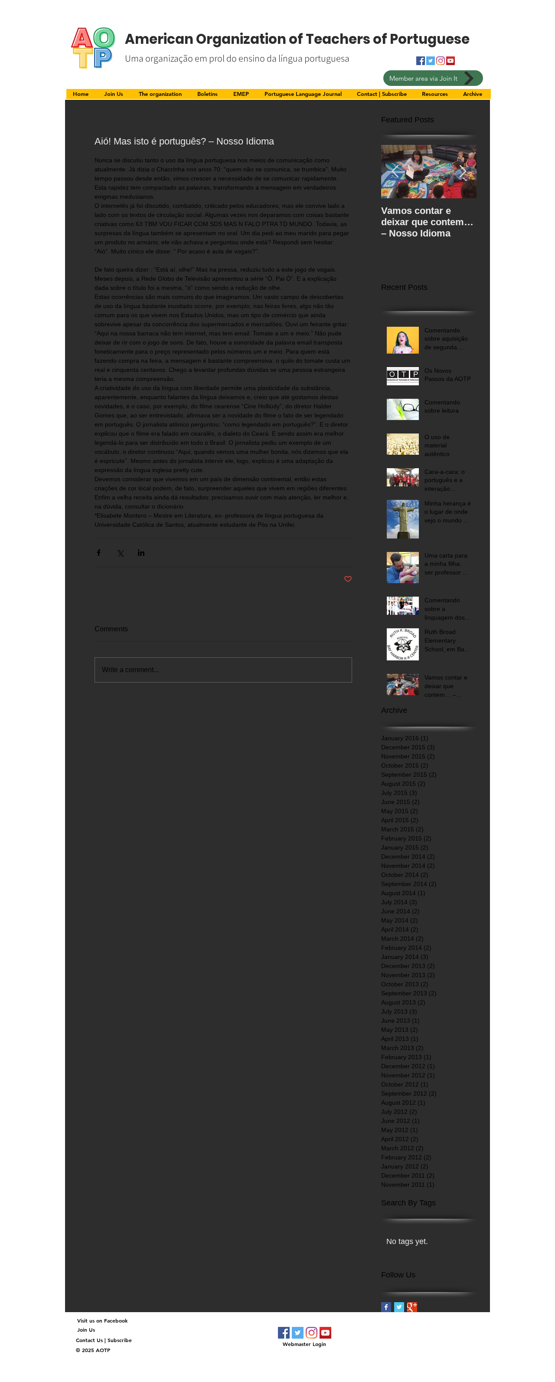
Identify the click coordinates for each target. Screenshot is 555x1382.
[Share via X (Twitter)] (120, 552)
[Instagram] (440, 60)
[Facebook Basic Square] (386, 1307)
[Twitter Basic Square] (399, 1307)
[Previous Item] (395, 172)
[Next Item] (463, 172)
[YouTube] (450, 60)
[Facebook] (284, 1333)
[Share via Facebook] (99, 552)
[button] (161, 97)
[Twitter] (298, 1333)
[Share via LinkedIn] (141, 552)
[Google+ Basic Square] (412, 1307)
